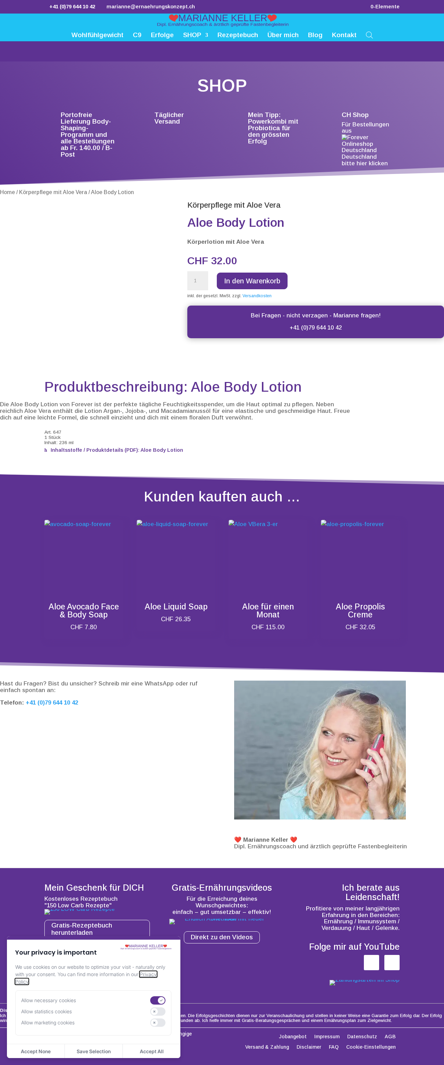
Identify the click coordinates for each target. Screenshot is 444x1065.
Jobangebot (293, 1036)
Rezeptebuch (237, 36)
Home (7, 192)
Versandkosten (257, 295)
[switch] (157, 1000)
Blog (315, 36)
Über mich (283, 36)
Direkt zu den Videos (222, 937)
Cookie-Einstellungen (371, 1047)
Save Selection (94, 1051)
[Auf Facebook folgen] (371, 962)
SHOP (192, 36)
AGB (390, 1036)
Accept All (152, 1051)
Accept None (36, 1051)
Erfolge (162, 36)
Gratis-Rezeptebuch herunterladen (81, 929)
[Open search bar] (369, 35)
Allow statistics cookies (46, 1011)
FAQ (334, 1047)
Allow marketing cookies (48, 1022)
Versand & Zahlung (267, 1047)
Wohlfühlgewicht (97, 36)
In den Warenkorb (252, 281)
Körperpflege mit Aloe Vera (53, 192)
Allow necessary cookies (48, 1000)
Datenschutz (362, 1036)
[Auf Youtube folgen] (392, 962)
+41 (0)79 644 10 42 (316, 327)
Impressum (327, 1036)
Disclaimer (309, 1047)
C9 (137, 36)
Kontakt (344, 36)
